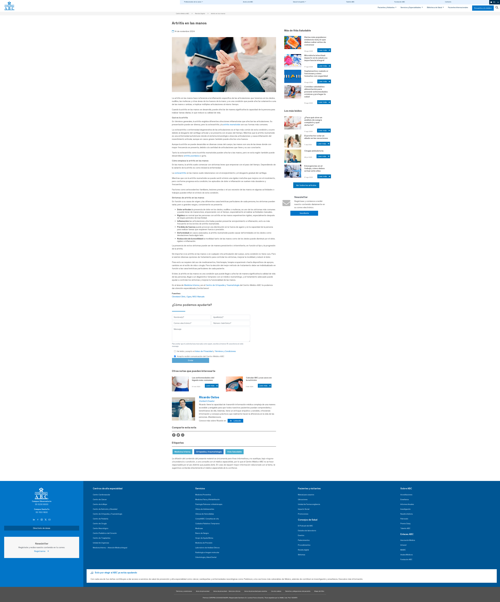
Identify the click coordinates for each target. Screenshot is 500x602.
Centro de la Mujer (100, 504)
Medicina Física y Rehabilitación (207, 499)
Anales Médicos (406, 555)
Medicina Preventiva (203, 495)
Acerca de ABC (248, 2)
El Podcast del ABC (305, 526)
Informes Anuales (407, 504)
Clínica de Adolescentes (204, 509)
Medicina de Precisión (203, 543)
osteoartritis (180, 173)
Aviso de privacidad (202, 591)
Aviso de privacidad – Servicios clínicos (226, 591)
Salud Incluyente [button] (299, 2)
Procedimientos (304, 545)
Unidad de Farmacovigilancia (309, 504)
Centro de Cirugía (100, 523)
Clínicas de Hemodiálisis (204, 514)
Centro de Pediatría (100, 519)
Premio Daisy (405, 523)
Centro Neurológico (100, 528)
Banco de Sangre (202, 533)
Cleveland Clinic (179, 296)
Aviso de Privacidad (204, 351)
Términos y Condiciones (225, 351)
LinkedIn (237, 421)
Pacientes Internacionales (458, 7)
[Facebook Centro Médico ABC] (38, 519)
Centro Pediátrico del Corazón (105, 533)
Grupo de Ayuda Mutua (204, 538)
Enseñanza (404, 499)
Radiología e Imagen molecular (207, 552)
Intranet (403, 545)
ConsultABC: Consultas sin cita (207, 519)
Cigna (188, 296)
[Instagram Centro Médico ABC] (41, 519)
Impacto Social (303, 509)
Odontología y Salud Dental (205, 557)
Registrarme (40, 551)
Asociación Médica (407, 540)
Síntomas (301, 555)
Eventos (301, 535)
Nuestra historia (406, 514)
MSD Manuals (198, 296)
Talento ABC (350, 2)
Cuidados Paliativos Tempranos (207, 523)
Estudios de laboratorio (307, 530)
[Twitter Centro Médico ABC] (45, 519)
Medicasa (199, 528)
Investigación (405, 509)
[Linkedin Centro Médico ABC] (34, 519)
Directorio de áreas (41, 528)
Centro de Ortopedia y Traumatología (222, 285)
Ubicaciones (302, 499)
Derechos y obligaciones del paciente (297, 591)
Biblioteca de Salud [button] (434, 7)
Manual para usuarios (306, 495)
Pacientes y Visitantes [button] (386, 7)
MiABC (403, 550)
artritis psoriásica (191, 156)
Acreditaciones (406, 495)
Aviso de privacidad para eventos (255, 591)
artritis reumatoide (231, 124)
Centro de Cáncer (100, 499)
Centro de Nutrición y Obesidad (105, 509)
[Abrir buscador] (496, 8)
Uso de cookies (276, 591)
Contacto (448, 2)
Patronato (404, 519)
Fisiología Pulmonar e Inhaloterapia (208, 504)
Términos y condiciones (184, 591)
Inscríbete (304, 213)
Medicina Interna (191, 285)
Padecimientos (304, 540)
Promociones (303, 514)
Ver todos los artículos (306, 185)
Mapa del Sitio (319, 591)
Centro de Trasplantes (101, 538)
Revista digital (303, 550)
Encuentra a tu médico (483, 8)
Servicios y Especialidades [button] (411, 7)
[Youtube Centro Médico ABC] (49, 519)
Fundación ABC (399, 2)
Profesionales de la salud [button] (193, 2)
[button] (494, 2)
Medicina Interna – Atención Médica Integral (110, 548)
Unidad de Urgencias (101, 543)
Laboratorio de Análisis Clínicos (207, 548)
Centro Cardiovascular (101, 495)
